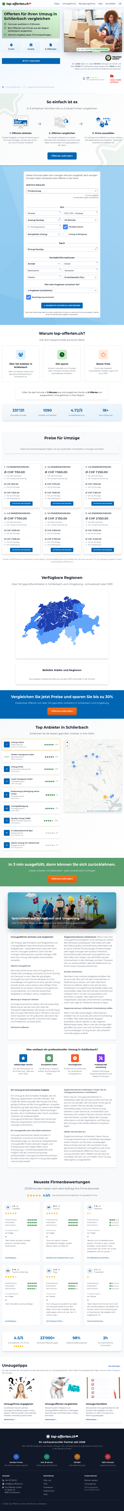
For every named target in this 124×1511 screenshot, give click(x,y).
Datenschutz (48, 1491)
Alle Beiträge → (115, 1366)
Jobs (100, 4)
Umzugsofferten (13, 87)
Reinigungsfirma (87, 4)
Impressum (48, 1487)
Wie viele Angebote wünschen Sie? (62, 284)
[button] (105, 797)
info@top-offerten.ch (14, 1484)
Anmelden (110, 4)
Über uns (47, 1480)
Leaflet (91, 811)
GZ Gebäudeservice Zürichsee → (98, 1258)
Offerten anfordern (62, 156)
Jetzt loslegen (31, 61)
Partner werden (91, 1480)
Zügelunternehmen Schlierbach (41, 87)
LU (24, 87)
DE (120, 4)
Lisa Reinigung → (11, 1258)
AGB (45, 1494)
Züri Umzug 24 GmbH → (55, 1321)
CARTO (118, 811)
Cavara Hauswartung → (95, 1321)
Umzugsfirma (69, 4)
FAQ (45, 1484)
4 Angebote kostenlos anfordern (62, 305)
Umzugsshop (90, 1484)
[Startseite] (3, 87)
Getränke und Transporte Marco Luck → (60, 1258)
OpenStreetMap (101, 811)
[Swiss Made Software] (115, 78)
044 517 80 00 (11, 1480)
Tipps (56, 4)
